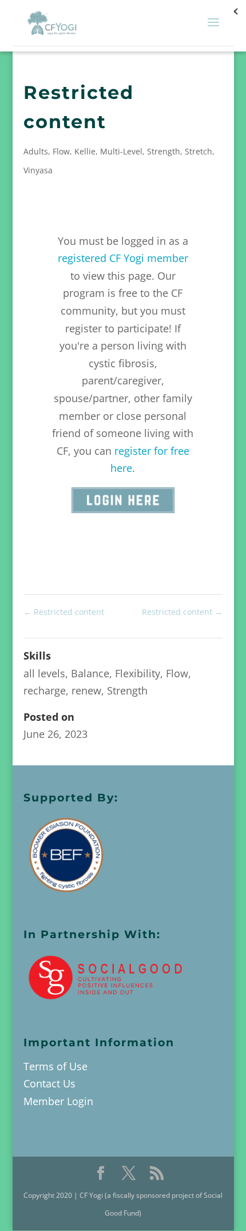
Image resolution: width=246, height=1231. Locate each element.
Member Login (58, 1101)
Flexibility (137, 673)
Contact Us (49, 1083)
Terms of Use (55, 1066)
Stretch (198, 151)
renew (86, 690)
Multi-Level (121, 151)
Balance (90, 673)
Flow (61, 151)
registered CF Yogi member (123, 258)
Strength (163, 151)
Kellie (85, 151)
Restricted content (63, 611)
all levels (44, 673)
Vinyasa (38, 170)
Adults (35, 151)
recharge (44, 690)
